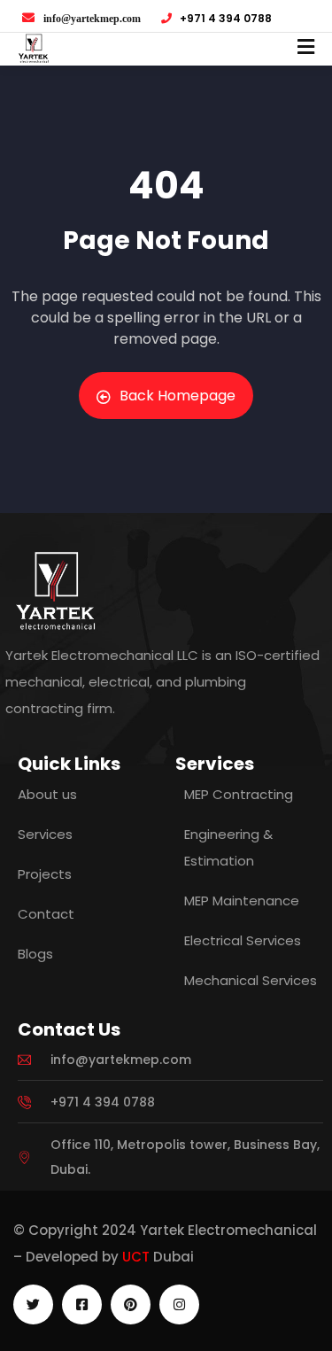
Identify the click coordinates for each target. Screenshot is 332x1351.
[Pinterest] (131, 1304)
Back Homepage (177, 395)
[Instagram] (179, 1304)
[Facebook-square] (82, 1304)
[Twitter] (33, 1304)
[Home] (55, 590)
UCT (136, 1256)
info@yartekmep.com (92, 18)
